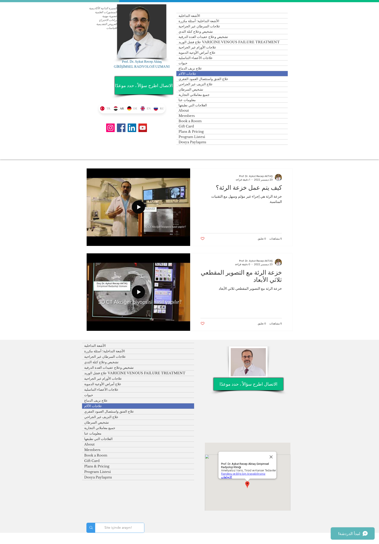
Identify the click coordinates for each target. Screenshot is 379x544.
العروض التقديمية (106, 24)
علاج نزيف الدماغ (190, 68)
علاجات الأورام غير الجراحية (197, 47)
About (184, 110)
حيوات (183, 63)
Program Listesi (192, 137)
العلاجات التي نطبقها (193, 105)
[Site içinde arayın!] (91, 528)
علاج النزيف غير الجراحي (196, 84)
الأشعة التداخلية (189, 16)
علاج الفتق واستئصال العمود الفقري (203, 79)
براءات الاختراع (108, 20)
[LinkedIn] (132, 127)
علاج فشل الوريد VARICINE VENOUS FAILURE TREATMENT (229, 42)
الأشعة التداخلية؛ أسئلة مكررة (199, 21)
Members (187, 116)
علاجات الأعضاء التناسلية (196, 58)
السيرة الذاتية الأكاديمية (103, 8)
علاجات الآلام (187, 74)
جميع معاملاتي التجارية (194, 95)
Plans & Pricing (191, 131)
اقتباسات (111, 28)
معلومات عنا (187, 100)
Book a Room (190, 121)
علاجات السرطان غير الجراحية (199, 26)
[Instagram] (110, 127)
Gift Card (186, 126)
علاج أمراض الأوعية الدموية (197, 52)
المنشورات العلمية (106, 12)
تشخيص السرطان (191, 89)
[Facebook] (121, 127)
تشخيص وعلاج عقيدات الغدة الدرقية (203, 37)
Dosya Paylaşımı (192, 142)
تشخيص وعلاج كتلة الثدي (196, 31)
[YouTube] (142, 127)
